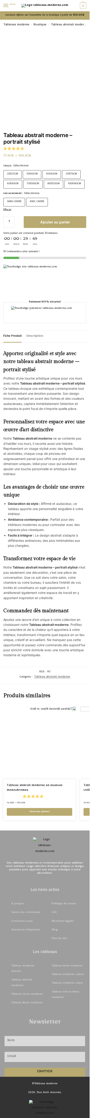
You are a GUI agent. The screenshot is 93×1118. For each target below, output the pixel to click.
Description (35, 336)
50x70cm (71, 174)
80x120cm (53, 184)
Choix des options (39, 812)
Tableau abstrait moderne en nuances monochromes (34, 788)
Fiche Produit (12, 336)
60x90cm (13, 184)
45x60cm (51, 174)
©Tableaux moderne (45, 1084)
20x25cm (12, 174)
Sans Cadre (14, 202)
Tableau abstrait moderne (69, 25)
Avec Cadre (37, 202)
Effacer (7, 210)
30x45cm (32, 174)
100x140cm (74, 184)
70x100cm (33, 184)
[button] (14, 149)
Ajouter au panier (55, 222)
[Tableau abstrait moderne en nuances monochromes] (39, 743)
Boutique (40, 25)
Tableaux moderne (16, 25)
